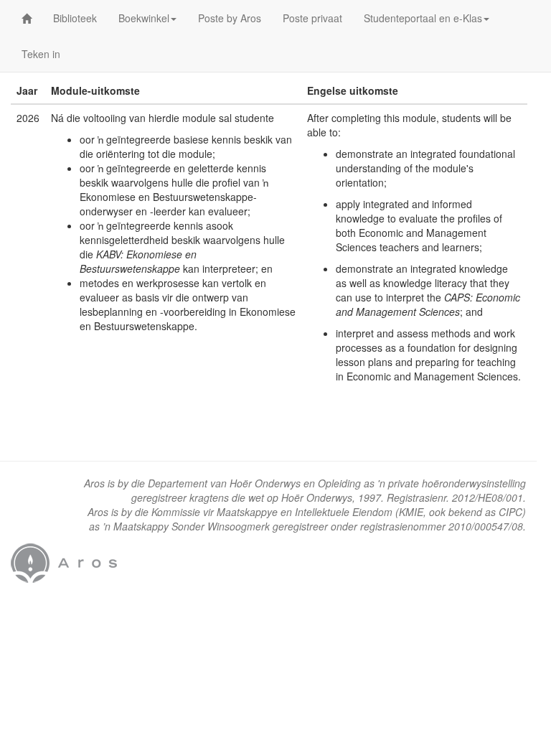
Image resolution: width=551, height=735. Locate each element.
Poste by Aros (229, 18)
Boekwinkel (143, 18)
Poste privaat (312, 18)
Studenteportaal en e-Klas (423, 18)
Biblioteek (75, 18)
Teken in (41, 54)
